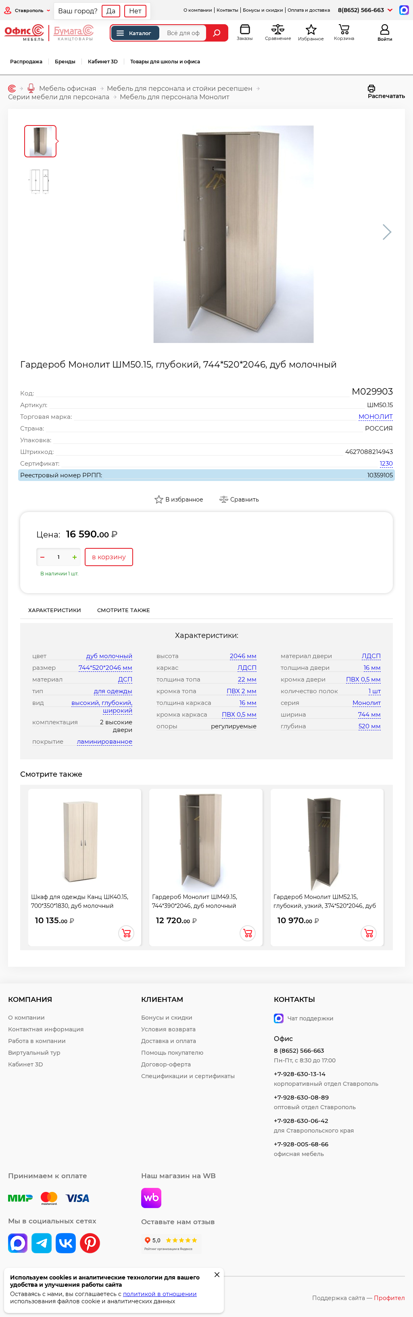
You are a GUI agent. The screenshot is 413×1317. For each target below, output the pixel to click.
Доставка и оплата (168, 1041)
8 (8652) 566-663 (299, 1050)
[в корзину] (126, 933)
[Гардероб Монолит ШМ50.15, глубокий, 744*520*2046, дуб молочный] (231, 232)
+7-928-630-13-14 (299, 1074)
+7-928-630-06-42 (301, 1121)
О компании (198, 10)
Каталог (140, 33)
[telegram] (41, 1244)
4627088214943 (369, 452)
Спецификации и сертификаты (188, 1076)
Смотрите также (123, 610)
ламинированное (104, 741)
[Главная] (12, 88)
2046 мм (243, 656)
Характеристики (54, 610)
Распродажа (26, 62)
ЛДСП (247, 667)
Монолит (367, 703)
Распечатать (386, 96)
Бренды (65, 62)
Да (110, 11)
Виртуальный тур (34, 1052)
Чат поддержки (311, 1018)
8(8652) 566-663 (361, 10)
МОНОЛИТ (376, 416)
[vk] (17, 1243)
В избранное (184, 499)
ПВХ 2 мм (242, 691)
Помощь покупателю (172, 1052)
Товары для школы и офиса (165, 62)
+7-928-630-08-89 (301, 1097)
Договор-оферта (166, 1064)
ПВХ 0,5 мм (239, 714)
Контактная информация (46, 1029)
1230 (386, 463)
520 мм (370, 726)
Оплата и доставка (309, 10)
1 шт (375, 691)
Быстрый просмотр (85, 833)
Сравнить (244, 499)
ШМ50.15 (380, 405)
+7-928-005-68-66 (301, 1144)
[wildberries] (151, 1199)
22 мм (247, 679)
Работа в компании (37, 1041)
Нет (135, 11)
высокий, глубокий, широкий (101, 706)
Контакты (227, 10)
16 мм (248, 703)
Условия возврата (168, 1029)
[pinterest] (90, 1244)
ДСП (125, 679)
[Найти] (217, 33)
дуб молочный (109, 656)
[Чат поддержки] (403, 9)
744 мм (369, 714)
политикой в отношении (160, 1294)
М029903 (372, 391)
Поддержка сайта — (358, 1298)
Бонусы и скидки (263, 10)
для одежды (113, 691)
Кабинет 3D (103, 62)
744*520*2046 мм (105, 667)
